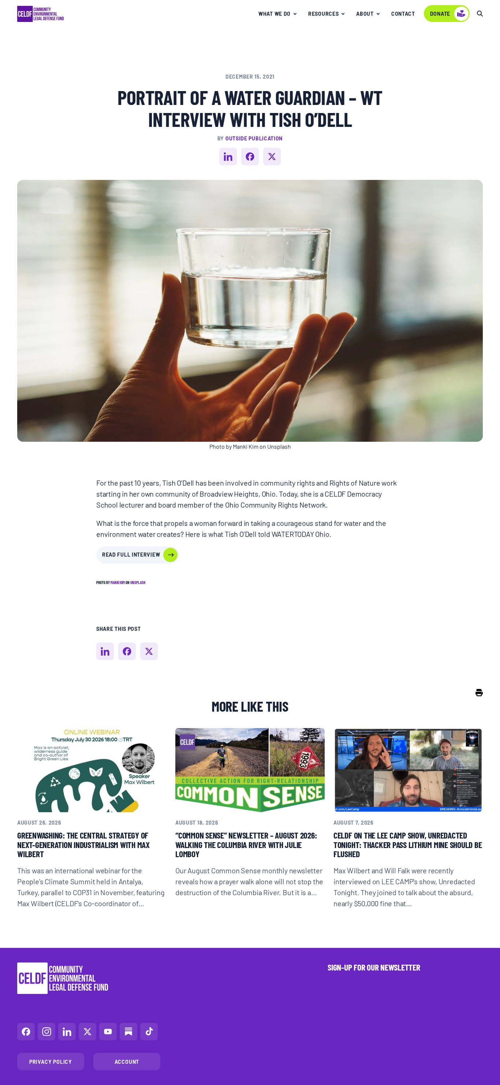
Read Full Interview (131, 554)
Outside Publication (254, 138)
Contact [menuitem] (403, 13)
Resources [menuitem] (323, 13)
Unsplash (137, 582)
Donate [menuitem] (440, 13)
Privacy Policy (50, 1061)
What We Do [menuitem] (274, 13)
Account (127, 1061)
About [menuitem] (365, 13)
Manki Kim (118, 582)
